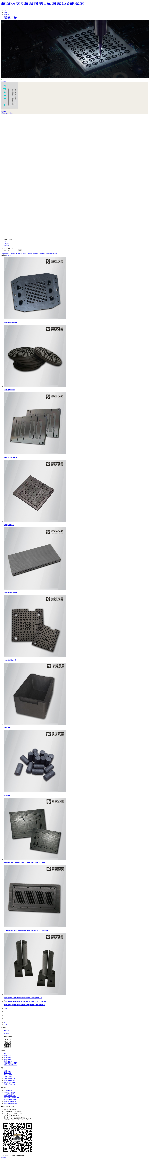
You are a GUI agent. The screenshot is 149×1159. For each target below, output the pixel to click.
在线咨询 (6, 1030)
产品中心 (6, 243)
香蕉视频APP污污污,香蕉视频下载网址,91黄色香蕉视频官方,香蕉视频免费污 (42, 3)
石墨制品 (6, 245)
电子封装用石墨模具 (9, 1092)
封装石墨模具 (7, 1055)
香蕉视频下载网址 (22, 253)
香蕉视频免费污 (31, 253)
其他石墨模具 (39, 253)
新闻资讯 (6, 14)
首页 (5, 10)
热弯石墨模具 (7, 1057)
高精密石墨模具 (8, 1074)
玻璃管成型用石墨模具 (10, 1101)
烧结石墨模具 (7, 1059)
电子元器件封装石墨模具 (10, 1103)
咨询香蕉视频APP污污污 (7, 113)
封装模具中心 (4, 81)
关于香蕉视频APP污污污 (10, 16)
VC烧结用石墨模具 (9, 1094)
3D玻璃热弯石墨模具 (9, 1082)
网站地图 (3, 1157)
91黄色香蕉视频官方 (11, 253)
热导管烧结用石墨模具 (10, 1099)
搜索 (20, 250)
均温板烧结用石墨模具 (10, 1096)
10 (4, 1022)
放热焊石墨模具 (8, 1061)
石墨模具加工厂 (8, 1076)
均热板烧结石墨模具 (9, 1084)
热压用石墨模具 (8, 1090)
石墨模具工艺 (7, 1071)
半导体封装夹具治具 (9, 1080)
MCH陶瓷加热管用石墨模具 (11, 1097)
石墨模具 (6, 12)
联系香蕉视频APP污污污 (10, 18)
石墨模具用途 (7, 1073)
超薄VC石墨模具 (47, 253)
